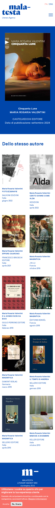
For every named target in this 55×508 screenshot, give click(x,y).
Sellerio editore (38, 383)
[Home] (16, 9)
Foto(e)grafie (9, 191)
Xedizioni (34, 202)
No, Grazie (16, 504)
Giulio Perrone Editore (13, 323)
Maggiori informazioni (37, 499)
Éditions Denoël (38, 320)
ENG (51, 4)
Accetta (6, 504)
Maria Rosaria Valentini (27, 112)
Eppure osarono (11, 254)
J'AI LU (32, 263)
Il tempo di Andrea (39, 379)
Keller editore (37, 440)
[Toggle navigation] (51, 15)
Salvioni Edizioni (10, 195)
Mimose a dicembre (39, 436)
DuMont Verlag (9, 382)
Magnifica (35, 259)
